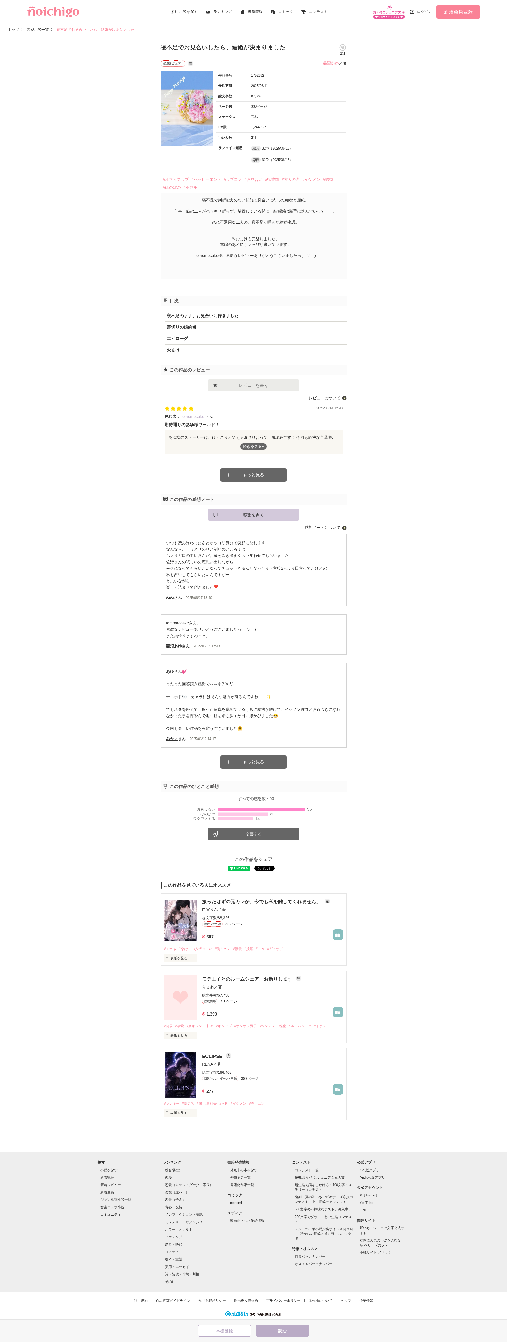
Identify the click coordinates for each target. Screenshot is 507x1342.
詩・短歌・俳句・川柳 (182, 1274)
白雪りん (210, 909)
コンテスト (318, 12)
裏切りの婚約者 (181, 327)
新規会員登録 (458, 12)
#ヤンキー (172, 1103)
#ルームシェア (300, 1026)
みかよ (172, 738)
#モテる (170, 949)
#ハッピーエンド (206, 179)
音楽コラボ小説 (112, 1207)
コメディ (172, 1252)
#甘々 (260, 949)
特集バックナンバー (310, 1256)
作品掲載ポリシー (212, 1301)
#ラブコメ (233, 179)
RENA (207, 1064)
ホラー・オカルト (179, 1230)
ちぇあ (208, 987)
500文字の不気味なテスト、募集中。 (323, 1209)
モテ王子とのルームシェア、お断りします (248, 979)
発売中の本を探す (243, 1170)
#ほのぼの (172, 187)
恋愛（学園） (175, 1200)
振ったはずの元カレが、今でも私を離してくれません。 (262, 901)
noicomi (236, 1203)
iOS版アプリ (369, 1170)
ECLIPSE (213, 1056)
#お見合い (253, 179)
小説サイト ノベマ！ (376, 1253)
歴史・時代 (173, 1244)
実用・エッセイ (177, 1267)
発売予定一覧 (240, 1177)
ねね (170, 597)
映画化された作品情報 (247, 1221)
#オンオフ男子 (245, 1026)
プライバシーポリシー (283, 1301)
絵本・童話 (173, 1259)
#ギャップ (275, 949)
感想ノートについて (322, 527)
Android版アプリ (372, 1177)
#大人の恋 (291, 179)
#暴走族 (188, 1103)
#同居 (168, 1026)
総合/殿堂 (172, 1170)
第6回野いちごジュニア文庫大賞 (320, 1177)
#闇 (199, 1103)
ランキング (222, 12)
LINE (363, 1210)
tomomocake (193, 416)
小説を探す (188, 12)
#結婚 (328, 179)
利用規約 (141, 1301)
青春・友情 (173, 1207)
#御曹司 (272, 179)
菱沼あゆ (331, 63)
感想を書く (253, 515)
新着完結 (107, 1177)
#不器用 (191, 187)
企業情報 (366, 1301)
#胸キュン (223, 949)
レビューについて (324, 398)
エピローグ (177, 338)
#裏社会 (211, 1103)
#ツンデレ (267, 1026)
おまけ (173, 350)
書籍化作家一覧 (242, 1185)
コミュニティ (110, 1214)
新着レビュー (110, 1185)
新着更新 (107, 1192)
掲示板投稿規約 (246, 1301)
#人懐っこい (202, 949)
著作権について (321, 1301)
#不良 (223, 1103)
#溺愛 (237, 949)
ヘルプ (346, 1301)
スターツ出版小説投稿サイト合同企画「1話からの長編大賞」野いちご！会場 (324, 1233)
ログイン (424, 12)
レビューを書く (253, 385)
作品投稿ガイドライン (173, 1301)
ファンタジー (175, 1237)
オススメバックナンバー (313, 1264)
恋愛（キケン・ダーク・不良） (189, 1185)
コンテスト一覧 (307, 1170)
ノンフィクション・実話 (184, 1214)
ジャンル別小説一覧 (115, 1200)
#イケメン (311, 179)
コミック (285, 12)
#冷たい (185, 949)
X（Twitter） (369, 1195)
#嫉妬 (249, 949)
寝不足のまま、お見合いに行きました (203, 315)
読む (282, 1331)
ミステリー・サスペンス (184, 1222)
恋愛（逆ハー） (177, 1192)
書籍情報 (255, 12)
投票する (253, 834)
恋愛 (168, 1177)
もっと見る (253, 475)
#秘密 (282, 1026)
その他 (170, 1282)
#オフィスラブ (176, 179)
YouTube (366, 1203)
